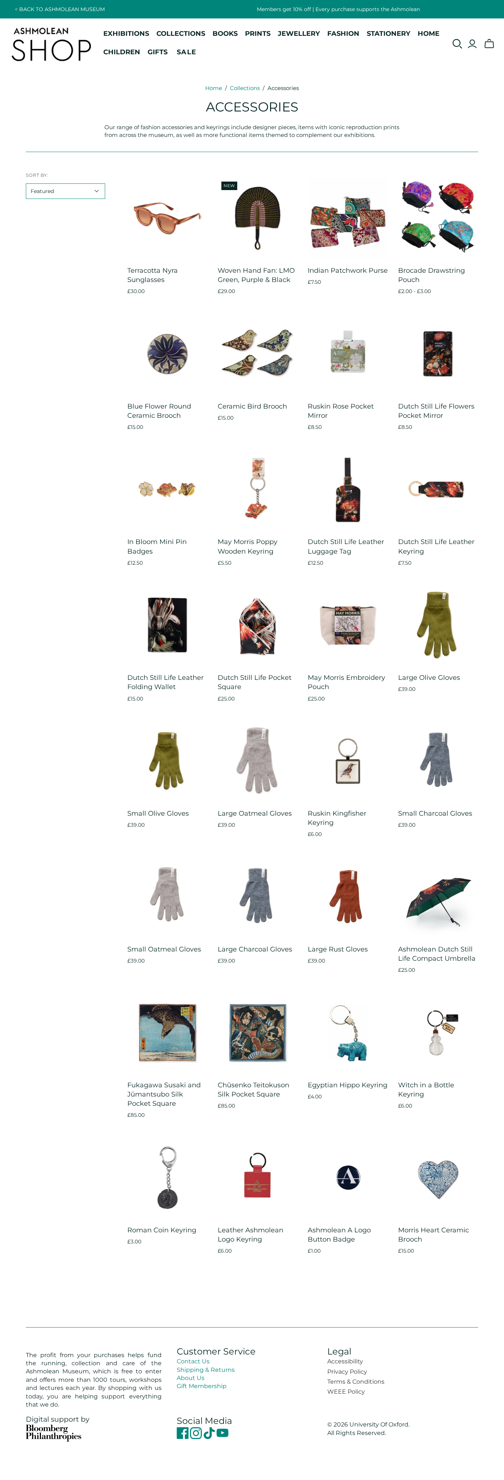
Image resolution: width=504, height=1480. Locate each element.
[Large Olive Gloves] (438, 625)
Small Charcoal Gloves (435, 813)
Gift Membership (202, 1386)
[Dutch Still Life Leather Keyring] (438, 490)
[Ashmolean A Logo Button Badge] (348, 1177)
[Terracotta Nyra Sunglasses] (167, 218)
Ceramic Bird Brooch (252, 406)
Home (213, 88)
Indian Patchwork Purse (348, 270)
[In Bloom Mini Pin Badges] (167, 490)
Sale (187, 52)
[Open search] (457, 44)
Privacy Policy (347, 1371)
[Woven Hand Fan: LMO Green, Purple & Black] (258, 218)
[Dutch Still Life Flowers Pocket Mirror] (438, 354)
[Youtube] (222, 1437)
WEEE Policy (346, 1391)
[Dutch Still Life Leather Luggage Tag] (348, 490)
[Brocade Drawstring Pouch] (438, 218)
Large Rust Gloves (338, 949)
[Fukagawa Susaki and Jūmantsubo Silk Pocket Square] (167, 1032)
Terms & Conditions (355, 1381)
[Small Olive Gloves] (167, 761)
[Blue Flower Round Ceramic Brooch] (167, 354)
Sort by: (37, 175)
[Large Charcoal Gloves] (258, 897)
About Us (190, 1377)
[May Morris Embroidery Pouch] (348, 625)
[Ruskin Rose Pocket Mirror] (348, 354)
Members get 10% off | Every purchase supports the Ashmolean (338, 9)
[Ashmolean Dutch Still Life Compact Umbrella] (438, 897)
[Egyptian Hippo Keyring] (348, 1032)
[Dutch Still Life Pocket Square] (258, 625)
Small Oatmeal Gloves (164, 949)
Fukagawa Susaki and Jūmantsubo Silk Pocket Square (164, 1094)
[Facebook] (183, 1437)
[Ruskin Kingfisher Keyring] (348, 761)
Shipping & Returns (206, 1369)
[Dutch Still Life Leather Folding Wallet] (167, 625)
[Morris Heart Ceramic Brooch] (438, 1177)
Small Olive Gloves (158, 813)
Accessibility (345, 1361)
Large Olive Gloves (429, 678)
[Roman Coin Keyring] (167, 1177)
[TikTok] (210, 1437)
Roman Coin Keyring (161, 1230)
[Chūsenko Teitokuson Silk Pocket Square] (258, 1032)
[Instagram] (196, 1437)
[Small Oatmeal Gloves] (167, 897)
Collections (245, 88)
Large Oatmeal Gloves (255, 813)
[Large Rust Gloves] (348, 897)
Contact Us (193, 1361)
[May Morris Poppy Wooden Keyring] (258, 490)
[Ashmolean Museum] (51, 44)
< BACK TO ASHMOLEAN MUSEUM (60, 9)
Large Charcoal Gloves (255, 949)
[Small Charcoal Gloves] (438, 761)
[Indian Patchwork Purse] (348, 218)
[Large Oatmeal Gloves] (258, 761)
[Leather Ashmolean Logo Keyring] (258, 1177)
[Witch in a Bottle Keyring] (438, 1032)
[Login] (472, 43)
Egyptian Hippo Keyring (347, 1085)
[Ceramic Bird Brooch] (258, 354)
